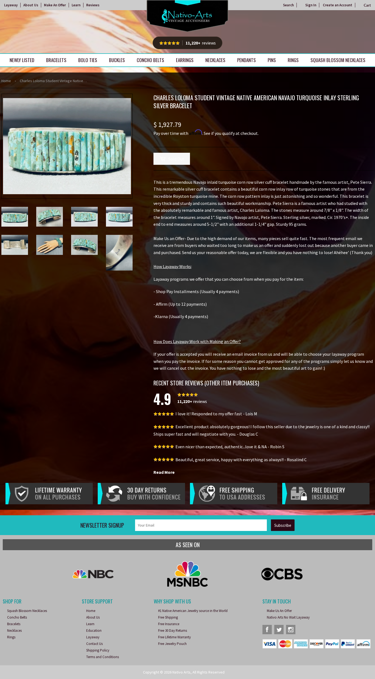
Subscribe (282, 525)
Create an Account (337, 5)
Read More (164, 472)
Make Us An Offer (279, 610)
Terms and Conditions (102, 657)
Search (288, 5)
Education (94, 630)
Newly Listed (22, 60)
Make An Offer (55, 5)
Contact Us (94, 643)
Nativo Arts (181, 672)
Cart (367, 5)
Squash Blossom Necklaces (337, 60)
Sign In (310, 5)
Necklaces (215, 60)
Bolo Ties (87, 60)
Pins (272, 60)
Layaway (11, 5)
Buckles (117, 60)
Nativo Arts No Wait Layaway (288, 617)
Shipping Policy (97, 650)
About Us (30, 5)
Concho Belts (150, 60)
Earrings (185, 60)
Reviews (92, 5)
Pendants (246, 60)
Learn (76, 5)
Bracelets (56, 60)
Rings (293, 60)
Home (6, 80)
